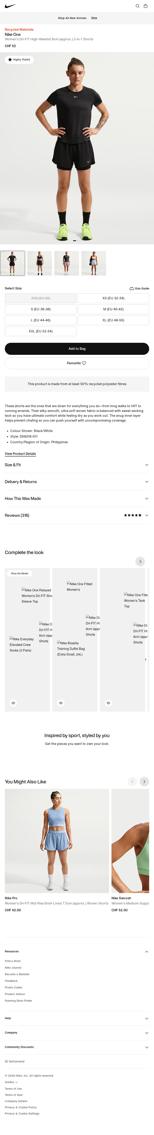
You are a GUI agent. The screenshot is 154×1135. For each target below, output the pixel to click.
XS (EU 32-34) (113, 298)
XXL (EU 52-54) (41, 331)
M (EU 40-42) (113, 309)
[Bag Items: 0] (145, 6)
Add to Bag (77, 348)
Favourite (74, 363)
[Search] (137, 6)
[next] (140, 561)
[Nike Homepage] (11, 6)
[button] (11, 705)
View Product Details (20, 453)
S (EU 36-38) (41, 309)
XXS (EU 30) (40, 298)
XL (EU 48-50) (113, 320)
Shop (94, 18)
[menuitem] (12, 1082)
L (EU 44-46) (40, 320)
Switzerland (16, 1061)
